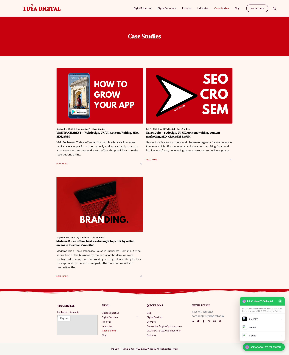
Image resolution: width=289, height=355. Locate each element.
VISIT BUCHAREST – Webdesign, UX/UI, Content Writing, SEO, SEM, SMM (97, 134)
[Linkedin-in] (193, 321)
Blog (237, 8)
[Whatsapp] (209, 321)
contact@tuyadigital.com (208, 316)
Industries (202, 8)
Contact (151, 321)
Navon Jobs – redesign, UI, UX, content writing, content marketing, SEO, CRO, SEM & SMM (183, 134)
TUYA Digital (169, 128)
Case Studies (221, 8)
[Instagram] (214, 321)
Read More (62, 163)
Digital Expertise (143, 8)
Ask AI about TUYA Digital (263, 347)
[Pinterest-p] (220, 321)
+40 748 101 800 (202, 312)
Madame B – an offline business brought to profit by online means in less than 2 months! (95, 243)
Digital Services (166, 8)
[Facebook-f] (203, 321)
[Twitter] (198, 321)
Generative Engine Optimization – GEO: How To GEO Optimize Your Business (164, 331)
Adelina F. (85, 128)
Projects (186, 8)
